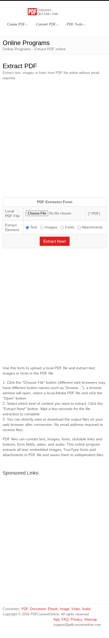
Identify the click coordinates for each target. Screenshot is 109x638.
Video (75, 609)
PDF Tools (75, 24)
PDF (24, 609)
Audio (86, 609)
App (56, 619)
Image (64, 609)
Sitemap (90, 619)
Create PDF (16, 24)
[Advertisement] (54, 139)
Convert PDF (46, 24)
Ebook (53, 609)
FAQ (65, 619)
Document (38, 609)
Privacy (76, 619)
